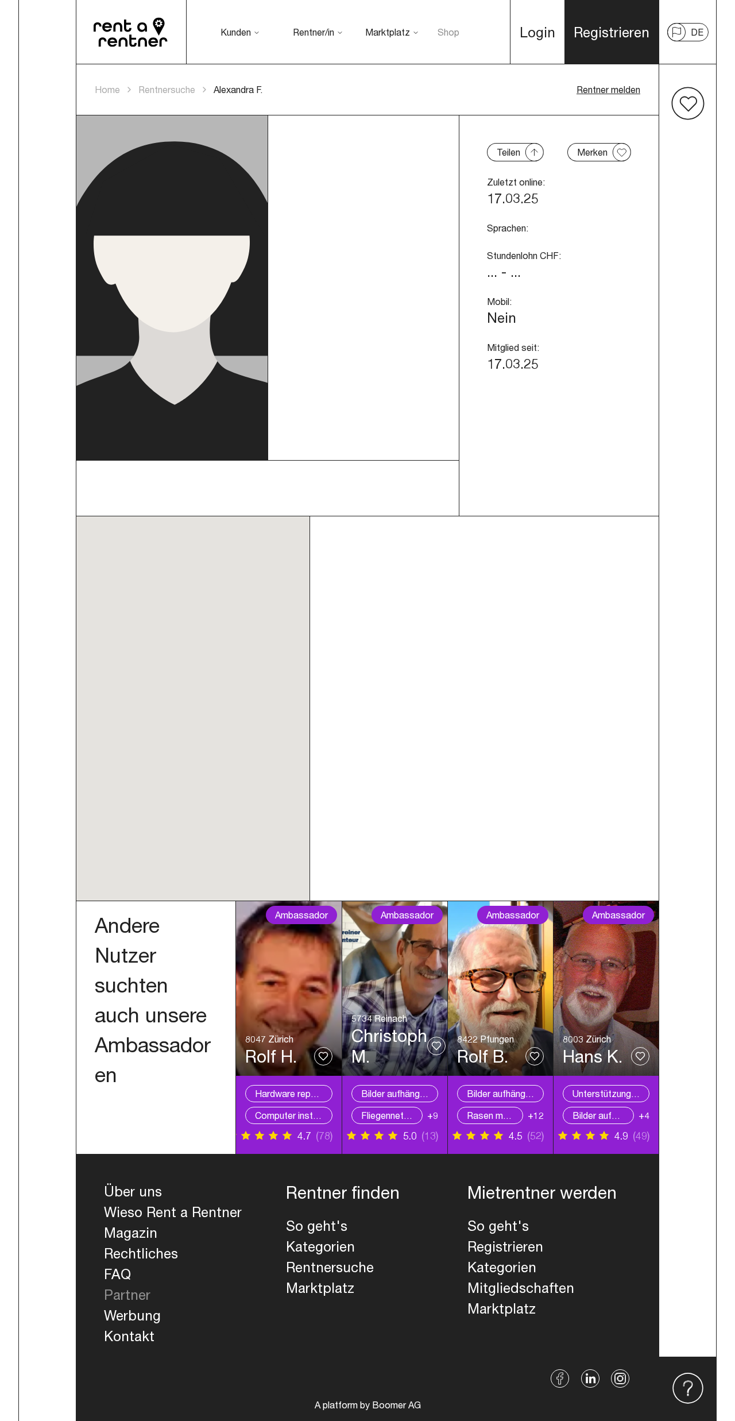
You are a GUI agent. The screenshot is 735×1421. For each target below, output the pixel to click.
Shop (448, 31)
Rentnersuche (166, 89)
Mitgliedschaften (520, 1288)
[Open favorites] (688, 103)
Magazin (130, 1233)
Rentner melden (608, 89)
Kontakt (129, 1336)
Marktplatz (387, 31)
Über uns (133, 1191)
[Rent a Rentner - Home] (131, 32)
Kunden (235, 31)
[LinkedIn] (590, 1378)
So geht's (316, 1226)
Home (107, 89)
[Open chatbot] (688, 1389)
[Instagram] (620, 1378)
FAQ (117, 1274)
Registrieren (505, 1246)
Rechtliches (141, 1253)
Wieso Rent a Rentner (173, 1212)
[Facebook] (560, 1378)
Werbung (132, 1315)
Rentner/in (313, 31)
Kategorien (320, 1246)
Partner (127, 1295)
